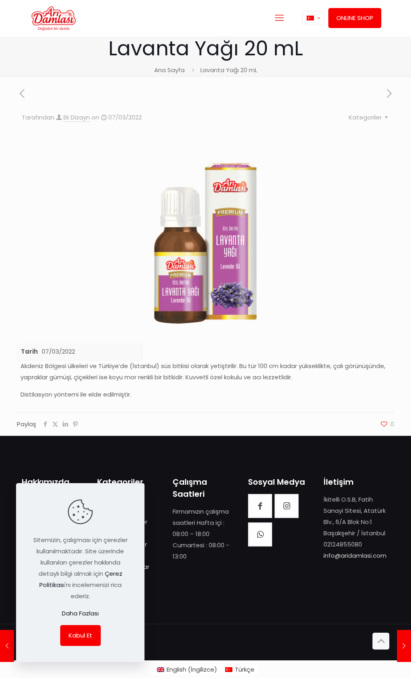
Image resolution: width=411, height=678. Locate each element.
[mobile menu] (279, 18)
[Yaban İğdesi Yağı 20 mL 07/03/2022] (404, 646)
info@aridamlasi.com (355, 555)
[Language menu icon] (313, 18)
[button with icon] (260, 506)
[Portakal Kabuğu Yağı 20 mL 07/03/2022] (7, 646)
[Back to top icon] (380, 641)
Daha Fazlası (80, 613)
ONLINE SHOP (354, 18)
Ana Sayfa (169, 70)
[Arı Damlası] (54, 18)
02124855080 (343, 544)
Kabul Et (80, 635)
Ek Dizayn (76, 117)
